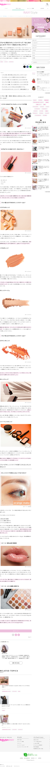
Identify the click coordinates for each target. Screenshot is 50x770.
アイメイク (4, 60)
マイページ (19, 743)
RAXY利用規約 (36, 746)
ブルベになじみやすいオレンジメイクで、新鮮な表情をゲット (15, 89)
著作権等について (34, 758)
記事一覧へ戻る (16, 663)
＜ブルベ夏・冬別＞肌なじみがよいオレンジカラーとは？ (14, 74)
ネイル (33, 53)
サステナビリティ (17, 766)
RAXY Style (18, 8)
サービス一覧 (2, 766)
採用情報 (39, 758)
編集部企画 (46, 100)
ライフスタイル (38, 115)
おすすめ (40, 100)
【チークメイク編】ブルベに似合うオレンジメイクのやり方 (15, 84)
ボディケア (34, 47)
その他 (33, 58)
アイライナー (20, 729)
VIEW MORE (47, 93)
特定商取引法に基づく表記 (38, 748)
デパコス (41, 113)
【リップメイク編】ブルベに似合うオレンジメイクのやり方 (15, 82)
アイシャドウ (14, 691)
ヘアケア (34, 50)
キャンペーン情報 (30, 8)
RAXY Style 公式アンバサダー (6, 691)
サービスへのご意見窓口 (38, 745)
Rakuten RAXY (5, 4)
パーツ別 (41, 110)
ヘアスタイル (37, 108)
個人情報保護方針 (27, 758)
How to (2, 61)
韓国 (44, 104)
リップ (47, 106)
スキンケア (34, 40)
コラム (33, 55)
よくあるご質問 (36, 743)
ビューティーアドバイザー (22, 746)
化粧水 (46, 110)
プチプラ (35, 110)
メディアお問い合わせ (37, 741)
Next (29, 637)
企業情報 (21, 758)
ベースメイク (34, 42)
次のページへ (16, 631)
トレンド (6, 61)
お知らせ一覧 (36, 739)
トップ (6, 8)
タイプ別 (44, 115)
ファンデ (46, 113)
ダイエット (35, 113)
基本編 (47, 102)
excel (19, 691)
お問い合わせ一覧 (9, 766)
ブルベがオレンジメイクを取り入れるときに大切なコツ (14, 77)
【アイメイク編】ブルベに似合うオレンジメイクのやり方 (14, 79)
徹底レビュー (39, 104)
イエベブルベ (11, 61)
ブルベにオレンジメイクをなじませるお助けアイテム (13, 87)
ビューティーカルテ (20, 745)
